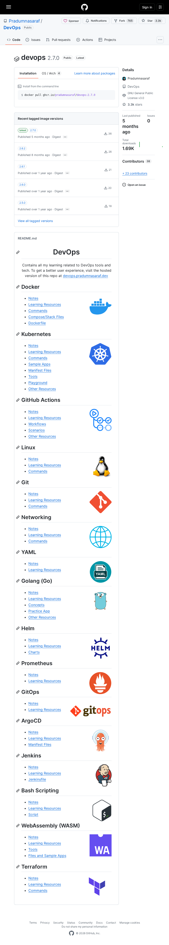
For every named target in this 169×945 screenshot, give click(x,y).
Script (33, 814)
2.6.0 (22, 184)
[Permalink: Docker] (18, 287)
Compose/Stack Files (46, 317)
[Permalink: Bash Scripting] (18, 791)
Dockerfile (37, 323)
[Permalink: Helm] (18, 628)
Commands (37, 310)
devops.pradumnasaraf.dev (85, 275)
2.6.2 (22, 148)
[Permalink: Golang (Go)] (18, 581)
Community (86, 922)
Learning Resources (44, 304)
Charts (34, 652)
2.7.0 (33, 130)
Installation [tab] (28, 73)
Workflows (37, 424)
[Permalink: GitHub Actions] (18, 400)
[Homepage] (84, 7)
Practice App (39, 611)
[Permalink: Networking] (18, 517)
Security (58, 922)
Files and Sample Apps (47, 855)
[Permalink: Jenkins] (18, 756)
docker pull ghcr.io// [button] (58, 95)
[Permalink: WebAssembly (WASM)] (18, 825)
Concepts (36, 605)
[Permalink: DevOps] (18, 252)
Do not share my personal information (84, 926)
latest (22, 130)
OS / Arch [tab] (51, 73)
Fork (125, 20)
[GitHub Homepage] (71, 933)
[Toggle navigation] (8, 7)
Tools (32, 376)
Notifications (99, 20)
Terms (33, 922)
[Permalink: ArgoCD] (18, 720)
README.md (27, 238)
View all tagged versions (35, 221)
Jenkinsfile (37, 779)
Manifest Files (39, 370)
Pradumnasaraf (24, 21)
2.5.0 (22, 202)
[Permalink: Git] (18, 482)
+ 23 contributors (134, 173)
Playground (37, 382)
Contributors (136, 161)
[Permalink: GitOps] (18, 692)
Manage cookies (129, 922)
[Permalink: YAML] (18, 552)
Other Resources (42, 389)
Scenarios (36, 430)
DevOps (12, 27)
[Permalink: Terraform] (18, 866)
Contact (111, 922)
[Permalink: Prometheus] (18, 663)
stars (135, 104)
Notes (33, 298)
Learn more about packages (94, 73)
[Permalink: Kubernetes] (18, 334)
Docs (99, 922)
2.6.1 (22, 166)
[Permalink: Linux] (18, 447)
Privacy (45, 922)
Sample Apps (39, 364)
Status (71, 922)
